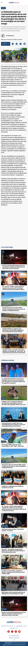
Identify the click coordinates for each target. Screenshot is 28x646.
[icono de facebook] (8, 631)
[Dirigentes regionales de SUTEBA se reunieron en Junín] (14, 477)
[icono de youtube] (19, 631)
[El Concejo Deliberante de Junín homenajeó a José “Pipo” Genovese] (14, 436)
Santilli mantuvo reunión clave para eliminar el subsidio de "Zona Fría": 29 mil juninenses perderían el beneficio (13, 351)
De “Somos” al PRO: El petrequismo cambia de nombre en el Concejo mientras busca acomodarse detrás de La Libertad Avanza (13, 289)
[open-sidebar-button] (2, 2)
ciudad (3, 8)
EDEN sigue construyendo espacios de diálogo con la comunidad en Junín (13, 592)
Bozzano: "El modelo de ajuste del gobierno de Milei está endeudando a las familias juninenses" (13, 550)
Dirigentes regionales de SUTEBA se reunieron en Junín (12, 486)
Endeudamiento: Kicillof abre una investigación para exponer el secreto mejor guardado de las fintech (13, 424)
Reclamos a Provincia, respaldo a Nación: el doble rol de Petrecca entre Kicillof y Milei (13, 572)
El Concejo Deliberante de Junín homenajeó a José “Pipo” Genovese (13, 445)
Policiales (4, 609)
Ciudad (3, 398)
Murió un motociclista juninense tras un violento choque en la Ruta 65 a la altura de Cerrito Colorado (13, 267)
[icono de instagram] (16, 631)
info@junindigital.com (8, 626)
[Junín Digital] (14, 2)
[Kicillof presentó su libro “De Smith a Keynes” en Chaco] (14, 520)
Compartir (4, 43)
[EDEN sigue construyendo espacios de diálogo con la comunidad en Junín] (14, 583)
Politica (4, 441)
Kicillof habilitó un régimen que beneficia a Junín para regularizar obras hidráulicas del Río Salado (13, 330)
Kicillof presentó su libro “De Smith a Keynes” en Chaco (13, 529)
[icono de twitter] (12, 631)
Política (4, 375)
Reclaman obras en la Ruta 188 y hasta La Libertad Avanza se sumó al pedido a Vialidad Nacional (13, 309)
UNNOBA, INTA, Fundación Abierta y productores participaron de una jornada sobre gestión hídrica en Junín (14, 403)
